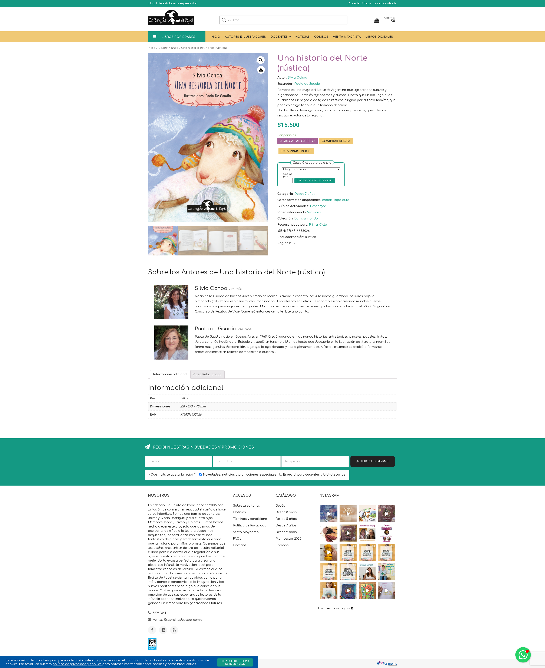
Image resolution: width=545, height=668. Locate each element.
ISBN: (281, 230)
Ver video (314, 212)
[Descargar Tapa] (261, 70)
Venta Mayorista (347, 36)
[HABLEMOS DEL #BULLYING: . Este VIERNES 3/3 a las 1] (386, 533)
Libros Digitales (379, 36)
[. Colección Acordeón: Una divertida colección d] (367, 513)
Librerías (240, 545)
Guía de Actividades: (293, 206)
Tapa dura (341, 200)
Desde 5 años (286, 518)
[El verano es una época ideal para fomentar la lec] (348, 590)
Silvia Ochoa (297, 77)
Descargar (318, 206)
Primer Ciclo (318, 224)
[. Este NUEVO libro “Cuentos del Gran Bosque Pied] (367, 590)
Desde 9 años (286, 532)
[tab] (170, 374)
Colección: (285, 218)
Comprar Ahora (336, 141)
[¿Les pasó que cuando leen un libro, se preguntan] (328, 513)
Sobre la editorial (246, 505)
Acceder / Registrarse (364, 3)
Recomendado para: (292, 224)
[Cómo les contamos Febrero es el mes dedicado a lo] (348, 571)
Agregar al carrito (297, 141)
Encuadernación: (290, 237)
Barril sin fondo (306, 218)
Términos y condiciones (250, 518)
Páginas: (284, 243)
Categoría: (285, 193)
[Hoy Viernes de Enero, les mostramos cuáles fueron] (328, 590)
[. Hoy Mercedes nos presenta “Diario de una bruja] (386, 513)
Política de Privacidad (250, 525)
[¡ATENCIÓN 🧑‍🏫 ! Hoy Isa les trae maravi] (367, 571)
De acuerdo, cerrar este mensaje (235, 662)
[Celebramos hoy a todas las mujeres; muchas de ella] (328, 533)
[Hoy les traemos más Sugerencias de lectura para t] (386, 552)
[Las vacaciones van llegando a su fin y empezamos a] (386, 571)
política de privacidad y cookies (77, 664)
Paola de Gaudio (307, 83)
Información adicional (170, 374)
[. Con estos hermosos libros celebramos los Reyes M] (386, 590)
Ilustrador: (285, 83)
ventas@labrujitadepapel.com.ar (178, 619)
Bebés (280, 505)
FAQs (237, 538)
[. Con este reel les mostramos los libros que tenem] (348, 513)
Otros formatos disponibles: (299, 200)
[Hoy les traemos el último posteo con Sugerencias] (348, 552)
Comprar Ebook (296, 151)
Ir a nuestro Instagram (334, 608)
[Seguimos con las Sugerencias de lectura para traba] (328, 571)
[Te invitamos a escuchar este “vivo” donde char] (367, 533)
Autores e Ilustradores (245, 36)
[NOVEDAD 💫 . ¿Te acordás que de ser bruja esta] (348, 533)
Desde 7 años (168, 47)
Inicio (215, 36)
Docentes (279, 36)
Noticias (302, 36)
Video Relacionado (206, 374)
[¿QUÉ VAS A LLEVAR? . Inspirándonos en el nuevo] (328, 552)
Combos (321, 36)
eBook (327, 200)
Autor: (282, 77)
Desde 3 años (286, 512)
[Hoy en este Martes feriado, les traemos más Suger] (367, 552)
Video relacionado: (291, 212)
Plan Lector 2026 (288, 538)
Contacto (390, 3)
